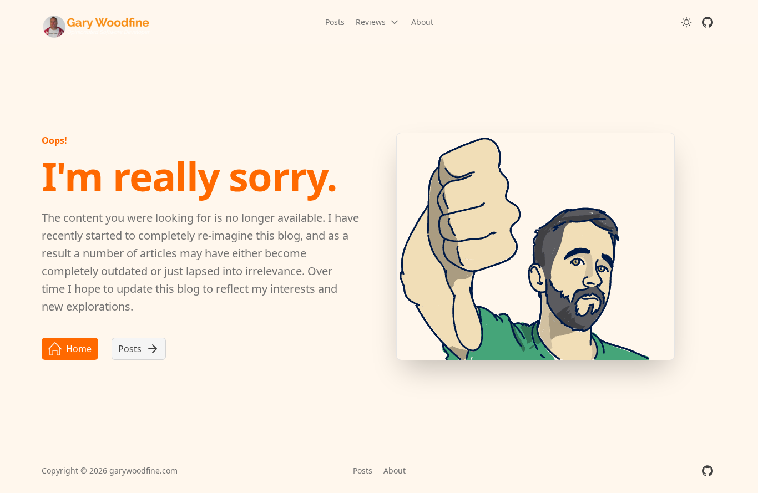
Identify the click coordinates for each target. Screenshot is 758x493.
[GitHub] (707, 22)
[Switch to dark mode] (686, 22)
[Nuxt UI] (97, 22)
